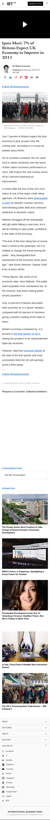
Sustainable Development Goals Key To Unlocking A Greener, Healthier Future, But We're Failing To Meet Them (22, 616)
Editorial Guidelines (36, 391)
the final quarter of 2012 (27, 334)
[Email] (31, 77)
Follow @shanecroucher (15, 86)
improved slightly (32, 350)
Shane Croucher (22, 66)
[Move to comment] (37, 77)
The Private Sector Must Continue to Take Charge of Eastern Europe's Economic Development (22, 530)
